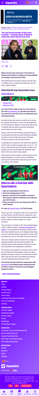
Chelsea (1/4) (7, 103)
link (27, 191)
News (8, 27)
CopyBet (4, 356)
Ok (10, 386)
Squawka (3, 27)
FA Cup (3, 318)
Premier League (6, 310)
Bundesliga (5, 321)
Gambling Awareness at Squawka (12, 298)
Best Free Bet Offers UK (9, 333)
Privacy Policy (6, 290)
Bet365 (3, 348)
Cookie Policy (6, 293)
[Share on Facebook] (6, 66)
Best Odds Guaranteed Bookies (12, 339)
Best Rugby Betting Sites (9, 342)
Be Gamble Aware (14, 208)
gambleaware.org (14, 111)
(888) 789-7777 (22, 20)
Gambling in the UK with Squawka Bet (14, 330)
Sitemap (4, 304)
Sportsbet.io (7, 93)
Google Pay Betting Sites (9, 336)
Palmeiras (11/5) (8, 105)
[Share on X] (11, 66)
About (3, 284)
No (16, 386)
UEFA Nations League (8, 324)
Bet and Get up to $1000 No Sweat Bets (16, 15)
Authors (4, 287)
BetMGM (4, 351)
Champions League (7, 313)
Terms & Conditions (8, 301)
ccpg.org (6, 22)
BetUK (3, 354)
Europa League (6, 316)
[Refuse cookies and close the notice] (37, 381)
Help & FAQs (5, 295)
